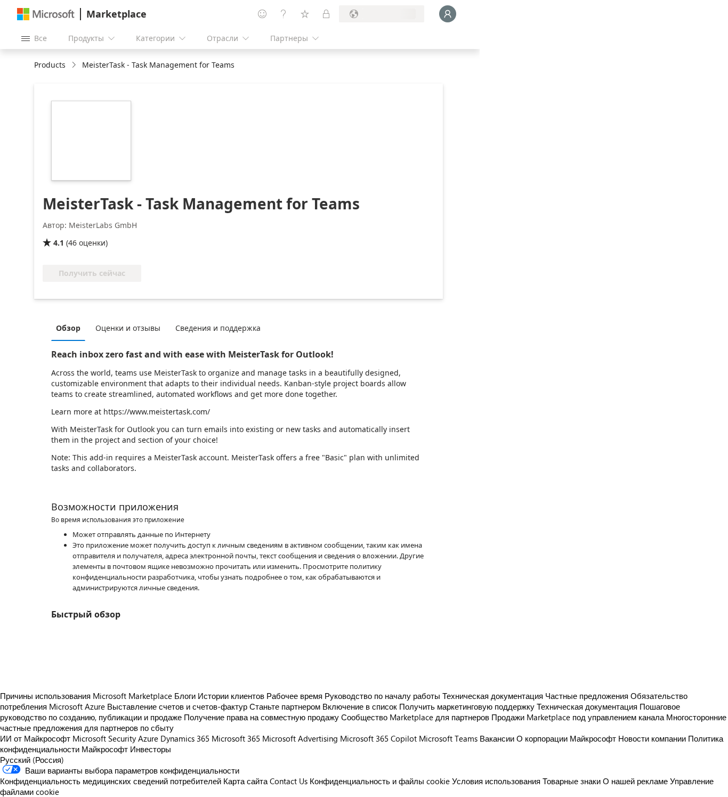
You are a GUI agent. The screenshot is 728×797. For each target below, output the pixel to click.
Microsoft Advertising (300, 738)
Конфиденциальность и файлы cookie (380, 781)
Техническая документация (492, 695)
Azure (148, 738)
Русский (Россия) (32, 759)
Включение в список (359, 706)
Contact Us (289, 781)
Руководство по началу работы (382, 695)
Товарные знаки (572, 781)
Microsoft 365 (236, 738)
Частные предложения (586, 695)
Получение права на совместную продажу (261, 717)
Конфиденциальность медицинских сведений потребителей (110, 781)
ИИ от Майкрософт (35, 738)
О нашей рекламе (635, 781)
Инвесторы (150, 749)
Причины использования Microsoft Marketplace (86, 695)
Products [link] (50, 65)
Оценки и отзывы (127, 328)
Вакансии (497, 738)
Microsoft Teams (448, 738)
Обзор (68, 328)
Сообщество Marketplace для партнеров (415, 717)
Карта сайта (245, 781)
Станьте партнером (284, 706)
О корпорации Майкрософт (566, 738)
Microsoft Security (104, 738)
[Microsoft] (46, 14)
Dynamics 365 (184, 738)
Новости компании (652, 738)
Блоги (185, 695)
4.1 (58, 243)
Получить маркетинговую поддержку (467, 706)
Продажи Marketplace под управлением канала (577, 717)
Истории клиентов (231, 695)
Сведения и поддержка (218, 328)
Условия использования (496, 781)
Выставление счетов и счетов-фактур (177, 706)
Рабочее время (294, 695)
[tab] (71, 327)
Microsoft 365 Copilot (378, 738)
